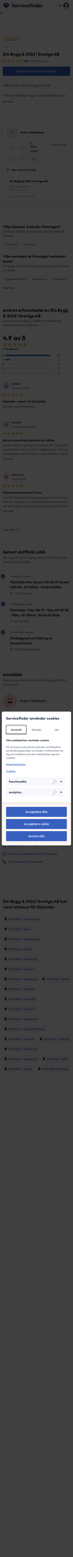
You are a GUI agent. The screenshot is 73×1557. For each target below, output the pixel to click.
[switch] (53, 781)
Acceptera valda (36, 824)
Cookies (10, 771)
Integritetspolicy (16, 764)
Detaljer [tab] (36, 729)
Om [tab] (57, 729)
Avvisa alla (36, 836)
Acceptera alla (36, 812)
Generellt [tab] (16, 729)
